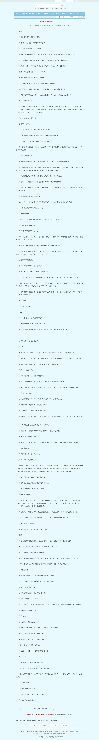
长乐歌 (51, 8)
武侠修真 (28, 13)
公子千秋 (63, 8)
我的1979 (52, 25)
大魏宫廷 (56, 25)
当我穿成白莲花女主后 (73, 731)
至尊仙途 (47, 733)
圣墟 (38, 8)
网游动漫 (52, 13)
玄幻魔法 (22, 13)
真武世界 (49, 25)
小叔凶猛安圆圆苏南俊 (60, 733)
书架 (81, 13)
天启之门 (60, 25)
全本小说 (75, 13)
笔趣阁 (23, 9)
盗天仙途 (42, 8)
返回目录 (43, 725)
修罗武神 (39, 25)
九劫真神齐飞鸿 (53, 733)
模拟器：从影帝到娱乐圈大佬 (38, 733)
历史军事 (40, 13)
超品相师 (45, 25)
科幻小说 (58, 13)
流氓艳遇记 (64, 25)
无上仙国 (36, 25)
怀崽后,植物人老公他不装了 (52, 731)
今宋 (59, 8)
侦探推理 (46, 13)
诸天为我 (44, 731)
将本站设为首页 (17, 1)
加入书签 (64, 725)
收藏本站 (23, 1)
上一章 (33, 725)
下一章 (54, 725)
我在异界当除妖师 (38, 731)
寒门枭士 (56, 8)
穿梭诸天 (47, 8)
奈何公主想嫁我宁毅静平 (63, 731)
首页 (17, 13)
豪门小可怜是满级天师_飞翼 (41, 736)
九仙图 (68, 25)
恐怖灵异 (64, 13)
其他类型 (69, 13)
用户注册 (82, 1)
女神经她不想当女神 (30, 731)
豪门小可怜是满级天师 (22, 17)
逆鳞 (42, 25)
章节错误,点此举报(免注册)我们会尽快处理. (39, 714)
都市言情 (34, 13)
